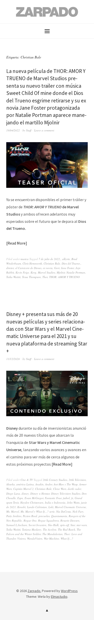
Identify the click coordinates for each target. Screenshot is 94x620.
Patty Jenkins (13, 516)
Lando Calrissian (37, 507)
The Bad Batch (66, 529)
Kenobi (21, 507)
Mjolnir (61, 272)
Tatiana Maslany (31, 529)
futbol (66, 498)
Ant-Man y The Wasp (66, 484)
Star (72, 525)
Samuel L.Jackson (16, 525)
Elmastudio (59, 596)
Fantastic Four (53, 498)
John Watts (73, 502)
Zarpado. (34, 591)
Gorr (56, 268)
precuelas (44, 516)
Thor (45, 277)
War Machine (51, 538)
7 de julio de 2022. (50, 259)
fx (72, 498)
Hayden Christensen (31, 502)
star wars (81, 525)
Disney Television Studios (65, 493)
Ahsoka (10, 484)
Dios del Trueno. (71, 263)
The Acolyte (49, 529)
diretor (10, 268)
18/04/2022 (13, 130)
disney (25, 493)
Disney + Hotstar (40, 493)
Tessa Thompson (31, 277)
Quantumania (59, 516)
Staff (28, 130)
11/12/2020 (13, 359)
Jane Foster (67, 268)
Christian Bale (52, 263)
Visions (21, 538)
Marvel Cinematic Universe (70, 507)
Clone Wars (59, 489)
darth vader (74, 489)
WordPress (69, 591)
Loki (50, 507)
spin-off (64, 525)
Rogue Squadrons (48, 520)
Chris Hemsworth (32, 263)
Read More (17, 243)
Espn (20, 498)
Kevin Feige (22, 272)
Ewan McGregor (34, 498)
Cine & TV (27, 480)
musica (25, 259)
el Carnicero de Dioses (28, 268)
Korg (33, 272)
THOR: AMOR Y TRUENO (64, 277)
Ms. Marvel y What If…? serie (38, 511)
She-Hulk (53, 525)
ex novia (48, 268)
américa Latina (25, 484)
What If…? (67, 538)
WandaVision (34, 538)
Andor (48, 484)
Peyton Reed (30, 516)
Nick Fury (77, 511)
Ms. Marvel (12, 511)
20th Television (77, 480)
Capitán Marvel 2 (23, 489)
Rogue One (30, 520)
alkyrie (66, 259)
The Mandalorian (52, 534)
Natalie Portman (75, 272)
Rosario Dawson (69, 520)
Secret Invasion (37, 525)
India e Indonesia (55, 502)
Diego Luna (13, 493)
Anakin (39, 484)
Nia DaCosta (63, 511)
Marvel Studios (46, 272)
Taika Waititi (13, 277)
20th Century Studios (55, 480)
